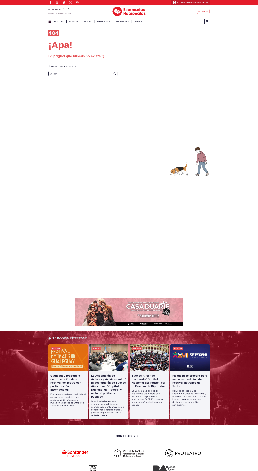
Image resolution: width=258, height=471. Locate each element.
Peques (88, 21)
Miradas (73, 21)
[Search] (114, 73)
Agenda (138, 21)
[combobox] (80, 73)
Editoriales (122, 21)
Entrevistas (103, 21)
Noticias (59, 21)
